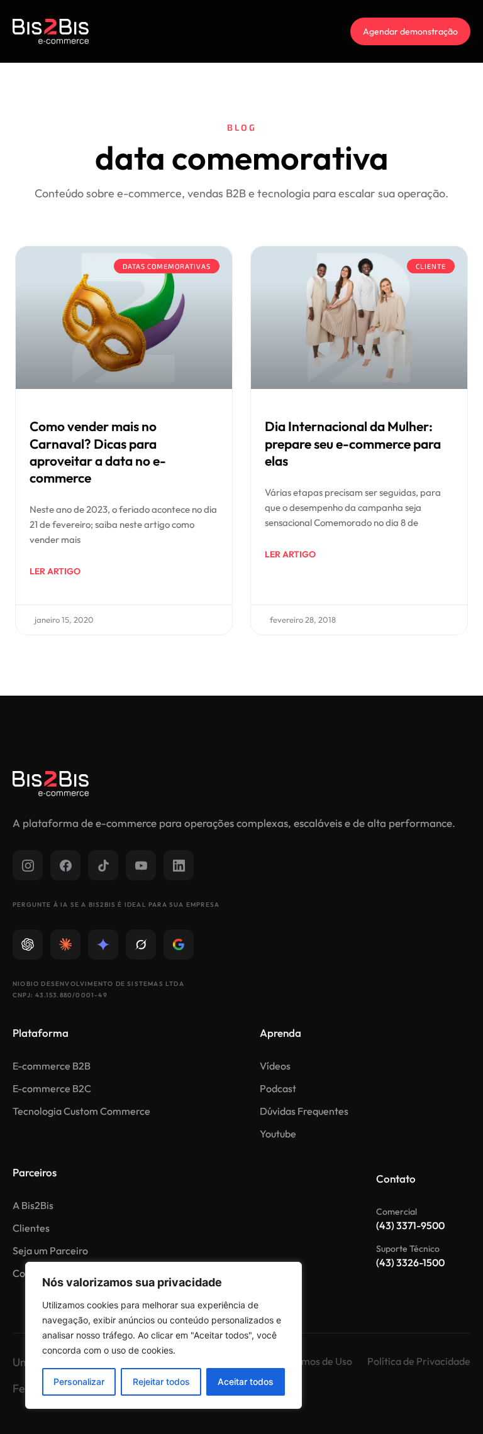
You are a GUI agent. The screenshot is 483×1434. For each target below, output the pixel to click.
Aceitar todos (246, 1381)
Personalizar (78, 1381)
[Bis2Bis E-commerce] (51, 31)
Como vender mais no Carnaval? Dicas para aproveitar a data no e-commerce (98, 452)
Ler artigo (55, 571)
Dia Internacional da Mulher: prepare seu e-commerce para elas (353, 443)
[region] (163, 1335)
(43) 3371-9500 (410, 1225)
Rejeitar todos (161, 1381)
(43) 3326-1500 (410, 1262)
